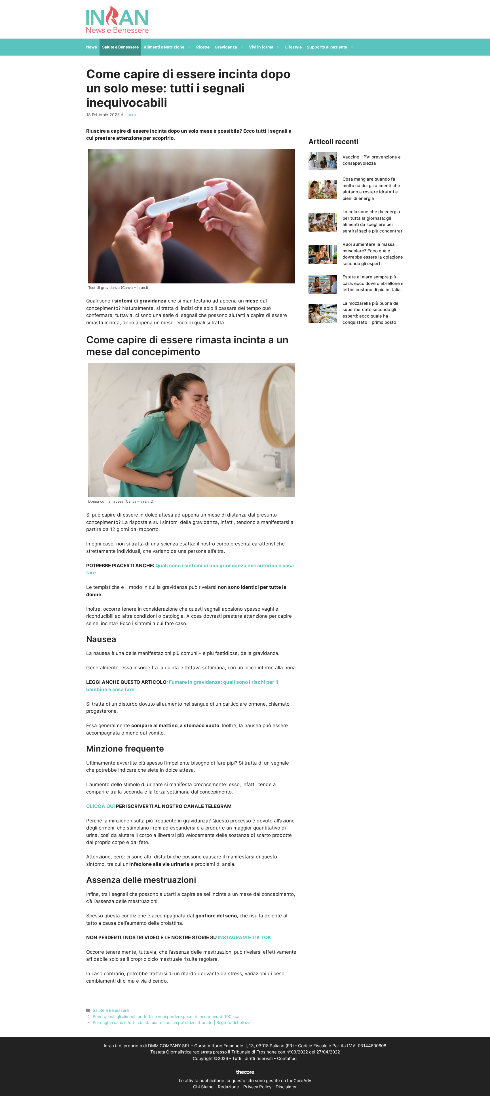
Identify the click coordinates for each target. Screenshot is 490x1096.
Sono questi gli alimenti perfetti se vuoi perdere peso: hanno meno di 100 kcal (166, 1016)
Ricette (203, 47)
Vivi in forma (261, 47)
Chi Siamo (203, 1086)
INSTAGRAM (232, 937)
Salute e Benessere (120, 47)
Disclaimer (286, 1086)
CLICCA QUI (100, 806)
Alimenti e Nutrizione (164, 47)
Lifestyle (293, 47)
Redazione (228, 1086)
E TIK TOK (259, 937)
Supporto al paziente (327, 47)
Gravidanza (226, 47)
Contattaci (287, 1058)
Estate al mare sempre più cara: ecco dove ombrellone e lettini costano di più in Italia (373, 283)
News (91, 47)
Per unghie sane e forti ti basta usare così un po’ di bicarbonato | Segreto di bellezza (173, 1022)
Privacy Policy (257, 1086)
